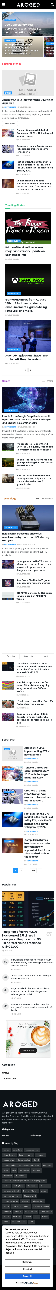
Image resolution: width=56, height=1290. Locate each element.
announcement (32, 1150)
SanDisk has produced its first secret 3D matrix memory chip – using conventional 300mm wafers (34, 687)
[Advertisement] (28, 629)
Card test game (26, 1155)
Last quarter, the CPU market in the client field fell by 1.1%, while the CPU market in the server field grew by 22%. (34, 166)
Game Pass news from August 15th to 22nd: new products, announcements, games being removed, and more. (26, 305)
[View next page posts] (30, 370)
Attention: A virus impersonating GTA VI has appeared (27, 101)
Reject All (27, 1269)
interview (8, 1175)
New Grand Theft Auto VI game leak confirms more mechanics (33, 582)
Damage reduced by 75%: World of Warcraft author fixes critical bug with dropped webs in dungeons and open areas (34, 566)
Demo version (24, 1160)
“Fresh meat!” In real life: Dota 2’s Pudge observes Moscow (34, 703)
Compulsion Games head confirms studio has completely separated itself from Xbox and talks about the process (33, 185)
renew (6, 1206)
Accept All (27, 1276)
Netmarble (32, 1186)
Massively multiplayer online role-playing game (24, 1180)
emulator (47, 1165)
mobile (7, 1186)
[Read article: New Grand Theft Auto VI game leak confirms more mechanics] (8, 583)
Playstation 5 (30, 1196)
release (25, 1201)
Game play (24, 1170)
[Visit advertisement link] (28, 1039)
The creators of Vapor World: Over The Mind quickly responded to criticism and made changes (34, 446)
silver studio (46, 1211)
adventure (17, 1150)
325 (33, 870)
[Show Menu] (3, 4)
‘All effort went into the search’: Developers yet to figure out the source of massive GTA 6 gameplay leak (34, 480)
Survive (27, 1216)
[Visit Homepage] (28, 4)
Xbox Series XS (19, 1221)
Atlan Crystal (9, 1155)
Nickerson (45, 1186)
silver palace (31, 1211)
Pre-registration (11, 1201)
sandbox (7, 1211)
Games (8, 93)
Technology (10, 20)
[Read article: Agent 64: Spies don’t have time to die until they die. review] (28, 336)
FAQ (14, 1170)
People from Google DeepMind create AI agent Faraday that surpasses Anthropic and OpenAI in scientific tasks (26, 420)
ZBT (31, 1221)
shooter (18, 1211)
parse (43, 1191)
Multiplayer (19, 1186)
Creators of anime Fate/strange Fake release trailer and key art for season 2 (34, 149)
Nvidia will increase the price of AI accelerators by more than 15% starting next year (25, 537)
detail (36, 1160)
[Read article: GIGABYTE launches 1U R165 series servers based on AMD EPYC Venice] (8, 596)
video (6, 1221)
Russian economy (41, 1206)
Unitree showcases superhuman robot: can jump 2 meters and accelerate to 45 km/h (31, 1007)
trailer (45, 1216)
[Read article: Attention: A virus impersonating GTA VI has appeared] (28, 83)
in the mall (20, 1175)
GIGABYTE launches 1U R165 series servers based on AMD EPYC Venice (34, 596)
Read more (11, 123)
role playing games (21, 1206)
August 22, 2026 (13, 315)
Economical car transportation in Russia (21, 1165)
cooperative (9, 1160)
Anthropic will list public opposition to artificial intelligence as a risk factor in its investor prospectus (21, 49)
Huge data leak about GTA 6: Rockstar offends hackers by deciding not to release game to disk (34, 718)
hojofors (36, 1170)
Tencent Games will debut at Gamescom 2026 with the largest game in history (34, 133)
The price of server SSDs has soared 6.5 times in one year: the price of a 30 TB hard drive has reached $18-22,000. (34, 668)
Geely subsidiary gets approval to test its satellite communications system (22, 28)
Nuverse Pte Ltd (30, 1191)
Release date (38, 1201)
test (36, 1216)
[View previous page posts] (25, 370)
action (6, 1150)
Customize (27, 1262)
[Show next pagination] (40, 870)
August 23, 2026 (25, 107)
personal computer (12, 1196)
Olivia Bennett (10, 107)
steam (6, 1216)
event (6, 1170)
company (40, 1155)
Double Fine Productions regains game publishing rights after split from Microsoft (34, 462)
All (43, 381)
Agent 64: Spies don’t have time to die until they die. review (26, 357)
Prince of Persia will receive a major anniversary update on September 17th (25, 251)
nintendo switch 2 (11, 1191)
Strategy (17, 1216)
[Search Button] (52, 4)
